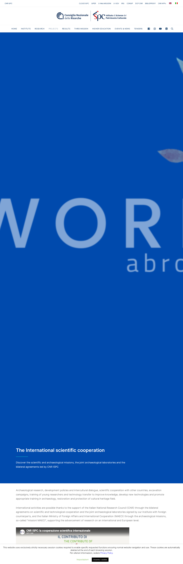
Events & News (122, 29)
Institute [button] (26, 29)
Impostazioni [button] (82, 559)
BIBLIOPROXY (150, 3)
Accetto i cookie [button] (100, 560)
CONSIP (130, 3)
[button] (149, 28)
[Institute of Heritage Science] (91, 16)
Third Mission (81, 29)
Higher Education (101, 29)
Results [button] (66, 29)
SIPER (93, 3)
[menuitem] (84, 3)
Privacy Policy (106, 553)
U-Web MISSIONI (104, 3)
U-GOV (116, 3)
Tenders (138, 29)
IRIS (122, 3)
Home (14, 29)
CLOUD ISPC (84, 3)
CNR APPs (162, 3)
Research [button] (39, 29)
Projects (53, 29)
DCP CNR (139, 3)
